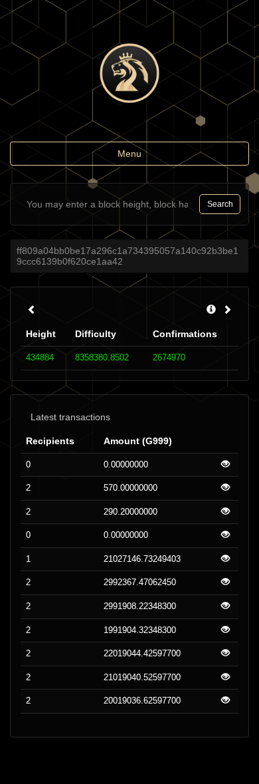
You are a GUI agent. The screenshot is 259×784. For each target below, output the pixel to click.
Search (220, 204)
